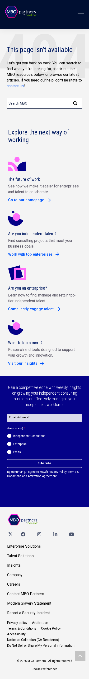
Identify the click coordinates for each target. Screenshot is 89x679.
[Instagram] (39, 534)
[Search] (75, 103)
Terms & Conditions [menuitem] (21, 628)
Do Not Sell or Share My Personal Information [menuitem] (41, 645)
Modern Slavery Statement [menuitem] (29, 603)
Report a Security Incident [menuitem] (28, 613)
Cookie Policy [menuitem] (51, 628)
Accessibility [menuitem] (16, 634)
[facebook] (23, 534)
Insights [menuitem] (14, 565)
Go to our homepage (26, 200)
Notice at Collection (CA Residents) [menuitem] (33, 640)
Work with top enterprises (30, 254)
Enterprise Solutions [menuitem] (24, 546)
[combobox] (44, 103)
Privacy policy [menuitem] (17, 623)
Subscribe (44, 463)
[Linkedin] (55, 534)
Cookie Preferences (44, 669)
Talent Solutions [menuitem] (20, 556)
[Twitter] (10, 534)
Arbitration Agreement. (42, 476)
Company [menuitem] (15, 575)
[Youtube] (71, 534)
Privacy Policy (57, 471)
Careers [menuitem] (13, 584)
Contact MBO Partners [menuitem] (25, 594)
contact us (15, 86)
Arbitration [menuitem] (40, 623)
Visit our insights (22, 363)
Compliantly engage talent (31, 309)
